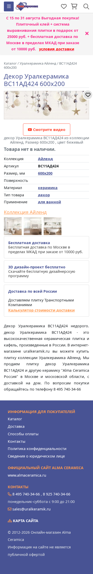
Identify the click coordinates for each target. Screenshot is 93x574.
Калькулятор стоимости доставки (41, 310)
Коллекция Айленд (25, 212)
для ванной (49, 201)
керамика (48, 187)
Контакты (16, 441)
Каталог (15, 418)
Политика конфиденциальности (37, 448)
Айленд (45, 158)
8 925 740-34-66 (56, 494)
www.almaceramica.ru (27, 475)
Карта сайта (25, 520)
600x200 (45, 173)
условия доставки (56, 48)
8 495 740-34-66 (26, 494)
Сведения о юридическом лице (36, 456)
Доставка (16, 426)
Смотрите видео (48, 129)
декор (44, 194)
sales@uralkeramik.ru (31, 509)
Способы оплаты (23, 433)
